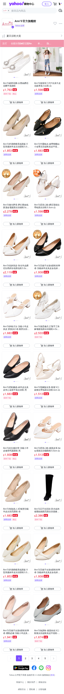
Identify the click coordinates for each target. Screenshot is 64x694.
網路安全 (22, 689)
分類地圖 (42, 689)
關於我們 (31, 682)
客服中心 (20, 682)
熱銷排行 (50, 43)
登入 (47, 3)
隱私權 (32, 689)
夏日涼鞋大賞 (14, 35)
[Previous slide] (4, 61)
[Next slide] (29, 61)
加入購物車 (18, 102)
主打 (4, 43)
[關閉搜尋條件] (8, 10)
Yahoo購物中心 (21, 4)
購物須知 (42, 682)
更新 (52, 674)
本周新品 (41, 43)
